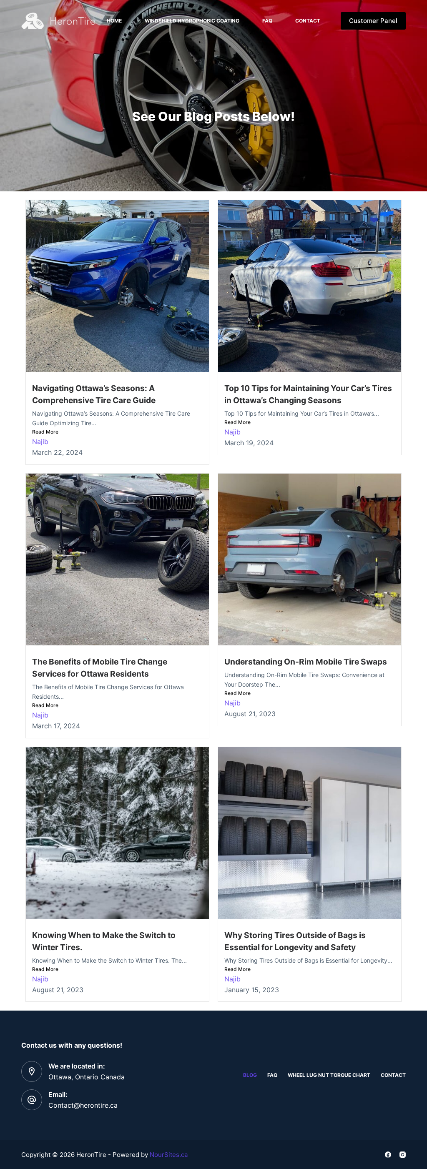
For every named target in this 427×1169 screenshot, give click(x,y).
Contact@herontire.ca (83, 1105)
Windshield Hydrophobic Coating (192, 21)
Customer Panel (373, 21)
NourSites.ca (169, 1155)
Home (114, 21)
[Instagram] (402, 1154)
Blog (250, 1075)
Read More (45, 432)
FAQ (267, 21)
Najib (40, 441)
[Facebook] (388, 1154)
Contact (307, 21)
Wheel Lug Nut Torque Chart (329, 1075)
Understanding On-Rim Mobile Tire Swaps (305, 662)
